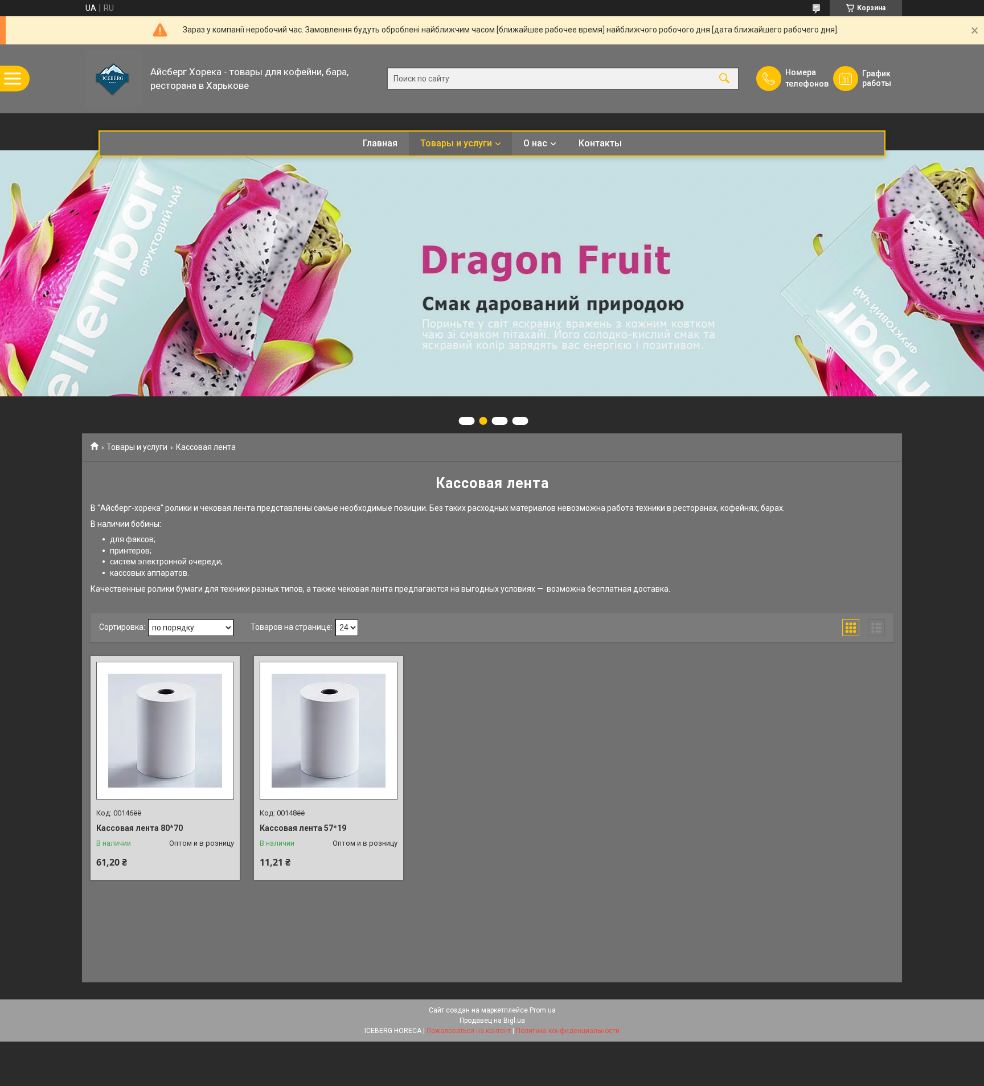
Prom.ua (543, 1010)
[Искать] (724, 78)
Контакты (600, 143)
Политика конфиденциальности (568, 1031)
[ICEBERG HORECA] (113, 78)
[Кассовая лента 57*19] (328, 731)
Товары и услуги (456, 143)
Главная (380, 143)
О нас (535, 143)
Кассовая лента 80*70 (139, 828)
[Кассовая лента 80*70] (165, 731)
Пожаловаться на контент (469, 1031)
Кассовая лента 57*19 (303, 828)
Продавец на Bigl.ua (492, 1020)
